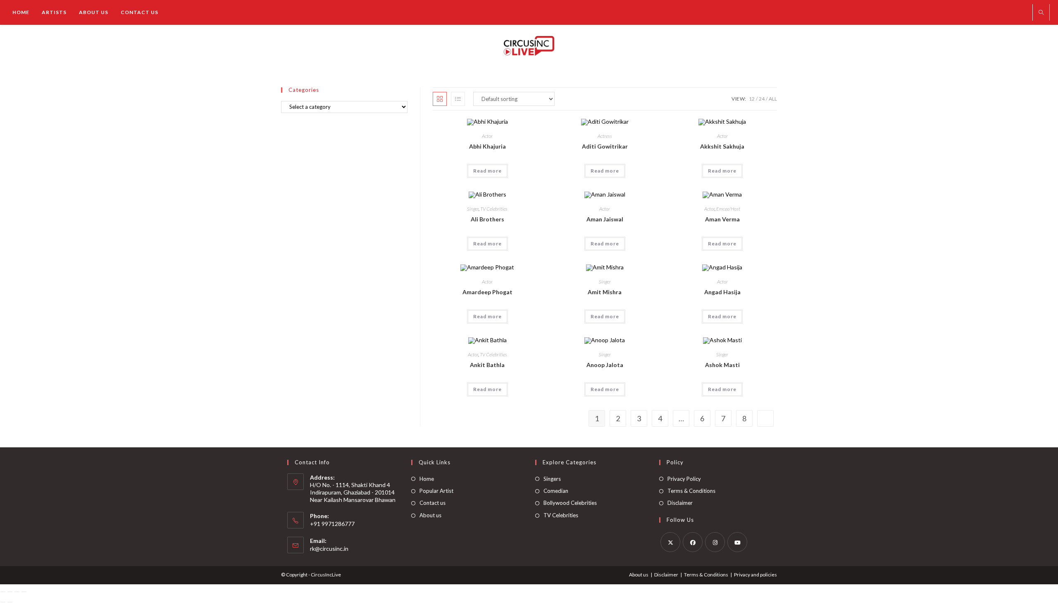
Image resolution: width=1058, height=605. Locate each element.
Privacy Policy (684, 478)
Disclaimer (680, 502)
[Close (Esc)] (24, 592)
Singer (473, 209)
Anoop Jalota (604, 364)
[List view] (458, 99)
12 (752, 99)
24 (762, 99)
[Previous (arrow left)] (3, 602)
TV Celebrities (494, 209)
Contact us (432, 502)
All (773, 99)
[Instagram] (715, 542)
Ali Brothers (487, 219)
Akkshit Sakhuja (722, 146)
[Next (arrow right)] (10, 602)
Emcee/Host (728, 209)
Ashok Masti (722, 364)
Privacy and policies (755, 574)
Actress (605, 136)
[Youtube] (737, 542)
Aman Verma (722, 219)
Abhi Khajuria (487, 146)
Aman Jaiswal (604, 219)
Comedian (555, 490)
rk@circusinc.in (329, 548)
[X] (670, 542)
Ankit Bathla (487, 364)
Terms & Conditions (691, 490)
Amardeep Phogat (487, 291)
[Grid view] (440, 99)
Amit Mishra (605, 291)
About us (430, 515)
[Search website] (1041, 12)
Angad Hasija (722, 291)
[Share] (17, 592)
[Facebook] (693, 542)
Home (426, 478)
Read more (487, 171)
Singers (552, 478)
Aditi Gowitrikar (605, 146)
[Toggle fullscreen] (10, 592)
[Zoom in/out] (3, 592)
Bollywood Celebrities (570, 502)
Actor (487, 136)
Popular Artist (436, 490)
